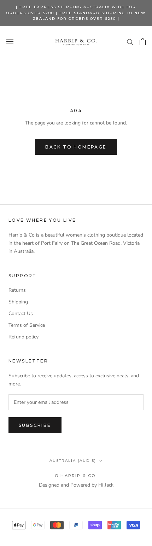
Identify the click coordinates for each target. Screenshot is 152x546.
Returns (17, 290)
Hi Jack (105, 485)
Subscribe (35, 425)
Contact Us (20, 313)
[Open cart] (143, 41)
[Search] (130, 42)
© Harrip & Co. (76, 475)
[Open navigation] (9, 41)
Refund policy (23, 336)
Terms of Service (26, 325)
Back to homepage (75, 147)
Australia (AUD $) (72, 460)
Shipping (18, 301)
